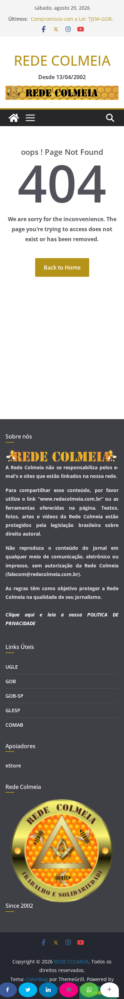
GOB (11, 681)
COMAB (14, 725)
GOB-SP (14, 695)
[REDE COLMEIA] (14, 118)
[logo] (62, 453)
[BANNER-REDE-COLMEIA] (62, 90)
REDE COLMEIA (62, 60)
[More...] (109, 989)
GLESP (13, 710)
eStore (13, 765)
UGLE (12, 666)
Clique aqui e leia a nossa (44, 614)
